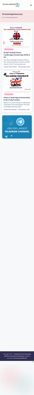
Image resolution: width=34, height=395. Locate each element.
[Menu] (31, 5)
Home (3, 17)
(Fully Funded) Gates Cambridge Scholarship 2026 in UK (17, 55)
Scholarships (9, 49)
